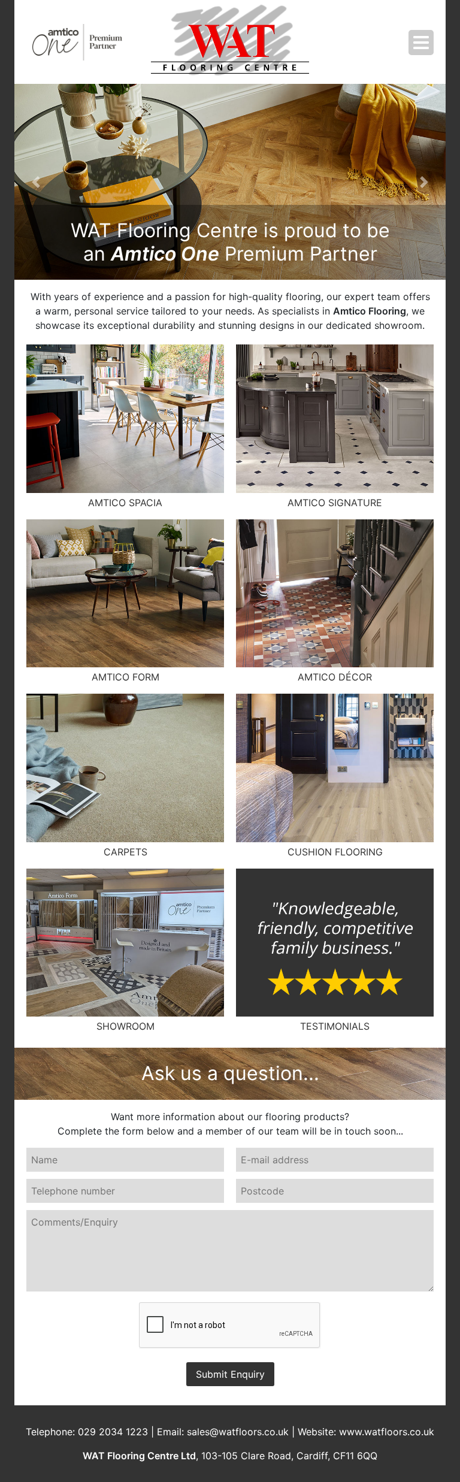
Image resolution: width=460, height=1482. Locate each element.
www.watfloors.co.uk (386, 1432)
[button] (36, 182)
